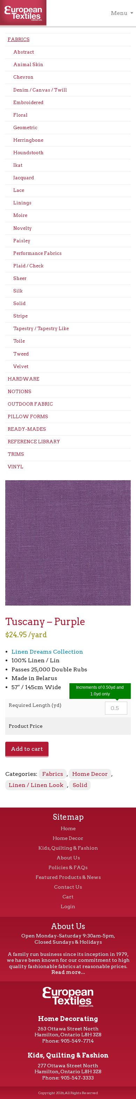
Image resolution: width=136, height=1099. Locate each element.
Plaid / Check (28, 265)
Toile (19, 341)
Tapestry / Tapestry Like (41, 328)
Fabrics (19, 39)
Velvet (20, 366)
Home (68, 828)
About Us (68, 857)
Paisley (21, 240)
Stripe (20, 316)
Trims (16, 454)
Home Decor (90, 774)
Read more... (68, 972)
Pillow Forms (28, 416)
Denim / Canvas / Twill (40, 90)
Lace (18, 190)
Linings (22, 202)
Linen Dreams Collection (47, 651)
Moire (20, 215)
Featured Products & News (68, 877)
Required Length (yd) (35, 705)
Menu (119, 13)
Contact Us (68, 887)
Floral (20, 115)
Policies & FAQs (68, 867)
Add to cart (27, 749)
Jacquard (23, 177)
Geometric (25, 127)
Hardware (23, 379)
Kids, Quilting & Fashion (68, 848)
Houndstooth (28, 152)
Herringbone (28, 140)
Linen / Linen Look (36, 785)
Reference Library (34, 441)
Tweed (21, 354)
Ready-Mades (27, 429)
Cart (68, 896)
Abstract (23, 52)
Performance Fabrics (37, 253)
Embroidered (28, 102)
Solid (19, 303)
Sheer (20, 278)
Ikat (17, 165)
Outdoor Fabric (30, 404)
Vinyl (15, 466)
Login (68, 906)
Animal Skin (28, 64)
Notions (19, 391)
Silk (18, 291)
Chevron (23, 77)
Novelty (22, 228)
